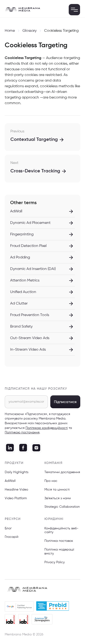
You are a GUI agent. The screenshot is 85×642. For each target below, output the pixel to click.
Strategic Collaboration (62, 506)
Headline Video (16, 489)
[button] (74, 9)
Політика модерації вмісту (59, 551)
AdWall (10, 481)
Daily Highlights (16, 472)
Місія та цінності (57, 489)
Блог (8, 528)
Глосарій (11, 537)
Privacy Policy (54, 562)
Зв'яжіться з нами (57, 498)
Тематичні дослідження (62, 472)
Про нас (50, 481)
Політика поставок (58, 541)
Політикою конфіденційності (47, 428)
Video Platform (16, 498)
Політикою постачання (22, 432)
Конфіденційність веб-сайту (61, 530)
